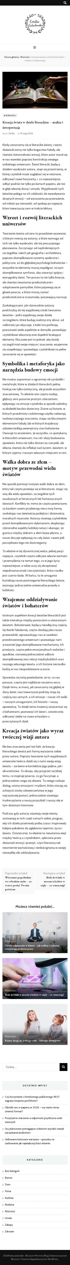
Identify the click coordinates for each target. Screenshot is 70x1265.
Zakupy (9, 1224)
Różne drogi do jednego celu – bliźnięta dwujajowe (32, 1040)
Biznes (8, 1177)
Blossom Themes (20, 1259)
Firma (8, 1191)
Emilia (12, 133)
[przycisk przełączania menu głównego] (35, 47)
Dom (7, 1184)
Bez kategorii (12, 1171)
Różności (10, 115)
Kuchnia (9, 1197)
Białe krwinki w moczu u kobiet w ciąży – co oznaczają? (34, 994)
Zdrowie (9, 1231)
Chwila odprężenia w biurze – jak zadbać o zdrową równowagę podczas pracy (32, 947)
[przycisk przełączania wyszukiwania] (65, 2)
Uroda (8, 1218)
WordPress (53, 1259)
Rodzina (9, 1204)
